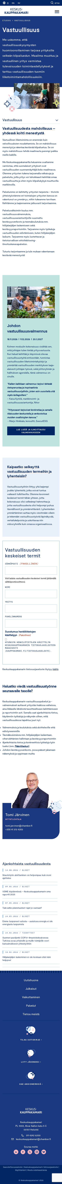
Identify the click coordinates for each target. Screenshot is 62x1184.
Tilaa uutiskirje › (31, 1040)
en (13, 3)
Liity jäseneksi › (31, 1062)
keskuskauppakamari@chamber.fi (33, 1139)
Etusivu (6, 20)
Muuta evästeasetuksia (37, 1170)
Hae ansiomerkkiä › (31, 1084)
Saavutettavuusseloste (12, 1167)
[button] (55, 3)
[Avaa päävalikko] (57, 11)
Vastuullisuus (22, 20)
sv (19, 3)
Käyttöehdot (20, 1170)
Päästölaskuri (22, 746)
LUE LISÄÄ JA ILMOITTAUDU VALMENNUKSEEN (30, 431)
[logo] (16, 11)
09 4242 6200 (33, 1135)
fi (8, 3)
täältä (55, 669)
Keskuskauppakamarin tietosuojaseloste (40, 1167)
